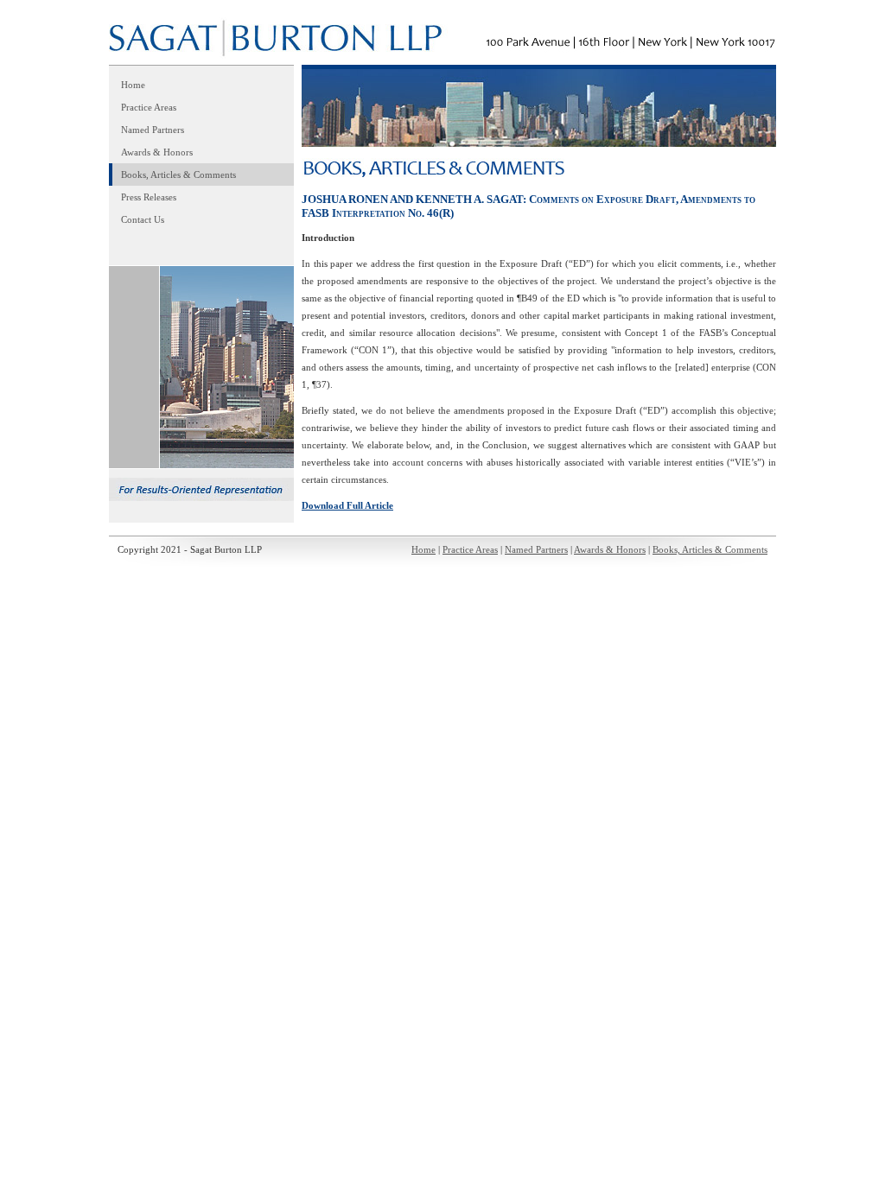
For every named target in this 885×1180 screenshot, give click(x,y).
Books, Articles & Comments (178, 174)
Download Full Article (347, 505)
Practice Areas (148, 107)
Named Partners (152, 129)
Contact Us (142, 219)
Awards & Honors (157, 152)
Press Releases (148, 197)
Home (133, 84)
